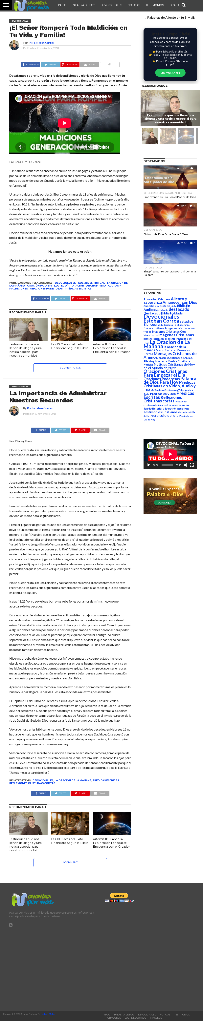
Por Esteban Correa (41, 42)
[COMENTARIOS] (110, 63)
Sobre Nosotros (135, 1017)
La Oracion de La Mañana (73, 780)
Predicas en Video (163, 393)
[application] (170, 454)
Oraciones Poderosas (46, 288)
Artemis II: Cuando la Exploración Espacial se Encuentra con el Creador (111, 348)
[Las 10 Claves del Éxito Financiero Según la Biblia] (70, 339)
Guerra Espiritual (91, 282)
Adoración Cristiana (157, 299)
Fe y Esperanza (181, 324)
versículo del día (164, 415)
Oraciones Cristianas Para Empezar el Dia (165, 373)
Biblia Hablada (160, 310)
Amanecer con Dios (180, 302)
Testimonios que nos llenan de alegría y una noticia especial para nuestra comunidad (25, 350)
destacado (179, 309)
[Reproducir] (149, 465)
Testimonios (155, 5)
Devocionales (111, 5)
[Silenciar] (186, 465)
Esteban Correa (161, 321)
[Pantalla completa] (192, 465)
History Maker (48, 1014)
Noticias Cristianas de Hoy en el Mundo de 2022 (169, 366)
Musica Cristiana (179, 361)
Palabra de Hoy (83, 5)
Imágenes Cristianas (176, 334)
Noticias (134, 5)
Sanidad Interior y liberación (160, 408)
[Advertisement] (53, 967)
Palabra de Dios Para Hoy (170, 380)
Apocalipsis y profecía (157, 306)
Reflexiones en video (176, 405)
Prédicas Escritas (78, 288)
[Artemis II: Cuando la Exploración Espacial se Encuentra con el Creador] (112, 339)
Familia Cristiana (164, 325)
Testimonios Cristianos (160, 412)
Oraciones (177, 5)
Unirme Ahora (170, 72)
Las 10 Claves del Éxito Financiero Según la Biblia (69, 346)
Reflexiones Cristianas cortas (32, 783)
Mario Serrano (166, 350)
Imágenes (156, 1017)
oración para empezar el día (48, 285)
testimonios (183, 408)
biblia (173, 306)
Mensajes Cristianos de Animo (170, 355)
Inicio (62, 5)
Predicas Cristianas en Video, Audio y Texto (170, 386)
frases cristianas (154, 328)
